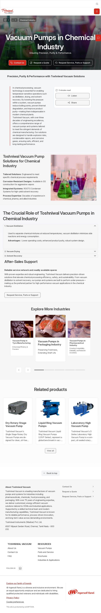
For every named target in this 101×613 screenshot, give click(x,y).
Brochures (42, 556)
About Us (12, 548)
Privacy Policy (12, 597)
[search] (97, 4)
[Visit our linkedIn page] (20, 568)
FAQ (10, 556)
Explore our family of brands (18, 583)
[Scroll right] (28, 370)
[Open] (97, 11)
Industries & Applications (49, 560)
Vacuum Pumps (45, 548)
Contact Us (13, 552)
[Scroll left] (19, 370)
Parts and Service (46, 552)
